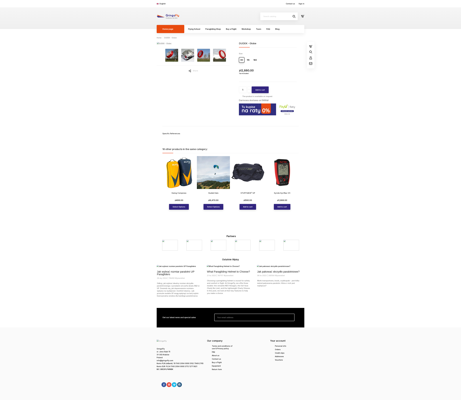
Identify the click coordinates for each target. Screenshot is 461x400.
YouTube (169, 384)
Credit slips (279, 353)
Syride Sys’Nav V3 (282, 193)
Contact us (290, 4)
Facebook (163, 384)
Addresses (279, 356)
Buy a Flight (217, 362)
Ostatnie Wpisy (230, 259)
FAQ (213, 352)
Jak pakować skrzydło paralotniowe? (278, 271)
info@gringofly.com (165, 360)
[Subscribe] (290, 317)
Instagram (179, 384)
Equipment (216, 366)
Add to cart (260, 90)
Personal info (280, 346)
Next (299, 245)
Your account (277, 340)
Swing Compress (179, 193)
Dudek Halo (213, 193)
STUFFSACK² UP (248, 193)
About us (215, 355)
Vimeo (174, 384)
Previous (161, 245)
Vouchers (279, 360)
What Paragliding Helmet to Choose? (228, 271)
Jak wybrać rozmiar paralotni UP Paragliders (175, 273)
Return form (217, 369)
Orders (278, 349)
